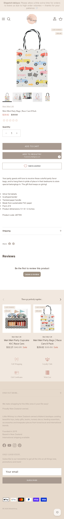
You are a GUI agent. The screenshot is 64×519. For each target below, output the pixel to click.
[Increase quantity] (17, 133)
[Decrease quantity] (5, 133)
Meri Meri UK (8, 106)
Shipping (6, 231)
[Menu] (3, 19)
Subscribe (32, 480)
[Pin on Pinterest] (13, 244)
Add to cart (32, 146)
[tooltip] (59, 156)
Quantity (6, 127)
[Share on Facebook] (9, 244)
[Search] (10, 19)
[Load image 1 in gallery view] (32, 59)
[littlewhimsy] (32, 19)
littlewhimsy (13, 509)
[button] (32, 155)
